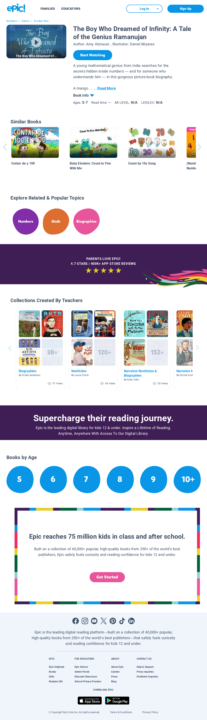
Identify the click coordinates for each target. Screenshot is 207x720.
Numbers (11, 21)
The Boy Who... (42, 21)
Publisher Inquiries (147, 676)
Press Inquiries (145, 671)
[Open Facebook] (75, 621)
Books (52, 671)
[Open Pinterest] (113, 621)
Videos (25, 21)
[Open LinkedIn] (131, 621)
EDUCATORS (70, 8)
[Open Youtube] (94, 621)
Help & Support (145, 667)
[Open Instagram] (85, 621)
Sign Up (185, 8)
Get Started (107, 577)
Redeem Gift (56, 681)
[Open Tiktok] (122, 621)
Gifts (51, 676)
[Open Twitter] (103, 621)
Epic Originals (56, 667)
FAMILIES (47, 8)
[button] (40, 348)
